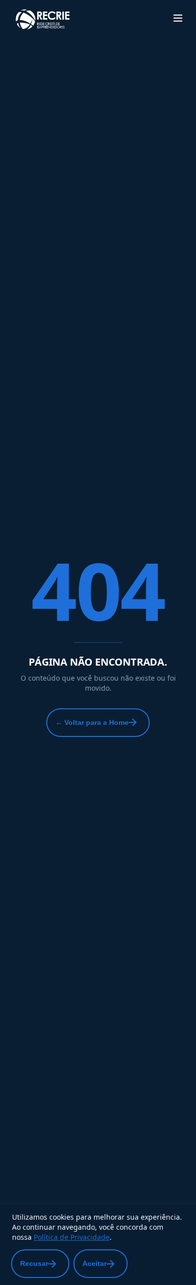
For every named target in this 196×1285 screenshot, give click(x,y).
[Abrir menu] (178, 18)
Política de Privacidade (72, 1237)
